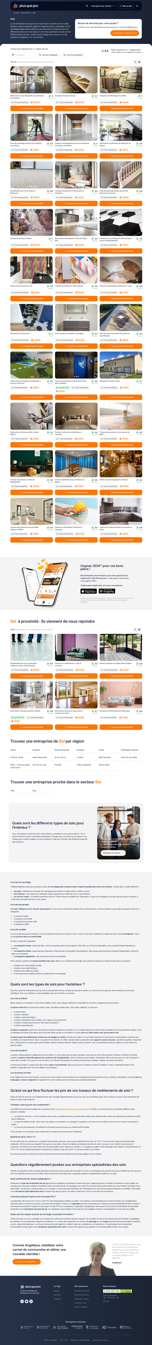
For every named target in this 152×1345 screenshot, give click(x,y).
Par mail (106, 1301)
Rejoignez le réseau (112, 853)
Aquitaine (36, 750)
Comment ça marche (82, 1291)
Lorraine (80, 757)
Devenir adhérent (80, 1307)
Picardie (58, 765)
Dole (34, 791)
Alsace (13, 750)
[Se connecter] (137, 6)
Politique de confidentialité (80, 1340)
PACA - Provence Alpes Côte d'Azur (20, 766)
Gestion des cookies (100, 1340)
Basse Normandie (62, 750)
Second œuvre (26, 13)
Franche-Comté (16, 757)
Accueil (16, 13)
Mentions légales (50, 1340)
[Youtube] (26, 1301)
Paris (12, 791)
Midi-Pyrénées (105, 757)
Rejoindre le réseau (81, 1295)
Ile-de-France (60, 757)
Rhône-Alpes (104, 765)
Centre (101, 750)
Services (57, 1295)
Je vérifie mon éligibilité (25, 1262)
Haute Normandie (39, 757)
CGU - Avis (63, 1340)
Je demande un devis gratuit (125, 33)
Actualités (57, 1299)
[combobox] (24, 55)
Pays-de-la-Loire (39, 765)
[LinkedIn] (31, 1301)
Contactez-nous (80, 1303)
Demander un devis (81, 1299)
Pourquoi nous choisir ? (102, 6)
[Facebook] (22, 1301)
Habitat (56, 1291)
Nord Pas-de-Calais (129, 757)
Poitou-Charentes (84, 765)
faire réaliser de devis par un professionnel (72, 1109)
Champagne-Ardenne (129, 750)
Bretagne (80, 750)
